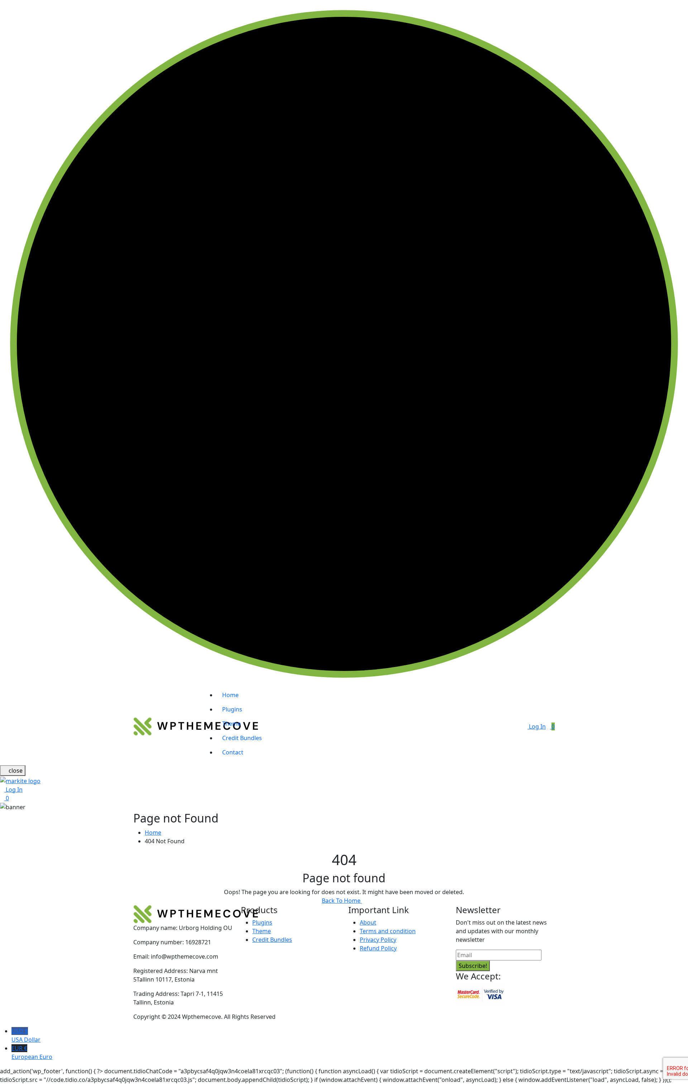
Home (230, 695)
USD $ (25, 1035)
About (368, 922)
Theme (231, 724)
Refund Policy (378, 948)
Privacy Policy (378, 940)
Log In (536, 726)
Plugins (232, 709)
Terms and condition (388, 931)
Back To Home (342, 901)
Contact (232, 752)
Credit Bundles (242, 738)
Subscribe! (473, 966)
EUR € (31, 1052)
